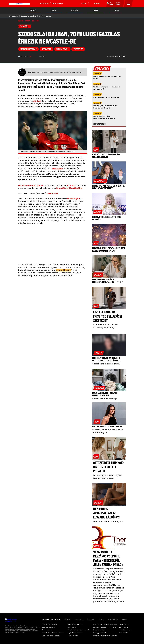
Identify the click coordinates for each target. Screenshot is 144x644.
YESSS (116, 10)
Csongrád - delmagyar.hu (51, 636)
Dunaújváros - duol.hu (75, 624)
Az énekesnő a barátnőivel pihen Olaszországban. (107, 431)
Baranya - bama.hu (48, 627)
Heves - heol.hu (73, 636)
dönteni (37, 101)
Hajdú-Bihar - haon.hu (75, 633)
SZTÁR (53, 10)
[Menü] (128, 3)
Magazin (90, 619)
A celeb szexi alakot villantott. (106, 363)
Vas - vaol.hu (123, 627)
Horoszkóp (13, 16)
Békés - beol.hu (47, 630)
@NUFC (40, 185)
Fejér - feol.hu (72, 627)
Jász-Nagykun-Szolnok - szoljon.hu (105, 624)
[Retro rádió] (109, 4)
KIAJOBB (35, 21)
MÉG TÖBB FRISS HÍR (99, 124)
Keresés (97, 4)
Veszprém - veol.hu (125, 630)
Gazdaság (79, 619)
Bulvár (101, 619)
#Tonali (71, 185)
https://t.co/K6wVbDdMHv (69, 188)
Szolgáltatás (113, 619)
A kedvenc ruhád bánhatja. (104, 398)
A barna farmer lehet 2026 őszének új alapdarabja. (105, 326)
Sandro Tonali (62, 49)
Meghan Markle (45, 16)
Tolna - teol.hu (123, 624)
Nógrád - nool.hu (99, 630)
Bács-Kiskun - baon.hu (49, 624)
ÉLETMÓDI (74, 10)
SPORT (95, 10)
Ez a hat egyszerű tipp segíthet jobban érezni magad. (107, 476)
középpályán (73, 198)
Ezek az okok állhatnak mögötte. (108, 521)
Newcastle (46, 49)
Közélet (67, 619)
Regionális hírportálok (51, 619)
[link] (96, 149)
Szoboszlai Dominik (28, 16)
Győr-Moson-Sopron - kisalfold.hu (79, 630)
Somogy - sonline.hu (100, 633)
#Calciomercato (26, 185)
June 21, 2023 (52, 193)
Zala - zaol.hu (123, 633)
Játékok (83, 4)
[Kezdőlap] (19, 4)
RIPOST (20, 21)
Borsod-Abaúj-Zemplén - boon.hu (53, 633)
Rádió (124, 619)
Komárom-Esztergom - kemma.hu (104, 627)
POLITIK (33, 10)
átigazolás (78, 49)
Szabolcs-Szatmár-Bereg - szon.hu (105, 636)
